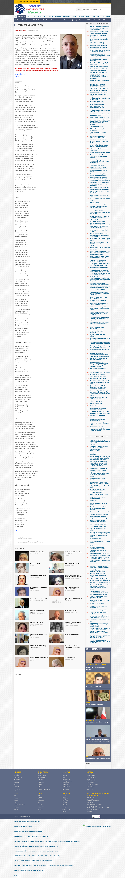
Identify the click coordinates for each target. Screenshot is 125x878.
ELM (34, 16)
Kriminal (40, 809)
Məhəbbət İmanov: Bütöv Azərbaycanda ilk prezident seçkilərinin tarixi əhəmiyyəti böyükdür (98, 549)
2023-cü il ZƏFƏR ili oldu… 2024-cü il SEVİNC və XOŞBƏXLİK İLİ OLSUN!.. (100, 579)
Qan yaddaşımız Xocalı (96, 545)
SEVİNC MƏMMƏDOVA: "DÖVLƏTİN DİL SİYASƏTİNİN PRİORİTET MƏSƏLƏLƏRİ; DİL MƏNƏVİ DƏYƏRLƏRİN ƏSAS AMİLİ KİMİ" (100, 630)
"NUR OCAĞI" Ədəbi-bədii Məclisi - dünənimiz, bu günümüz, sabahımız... (100, 554)
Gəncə (60, 20)
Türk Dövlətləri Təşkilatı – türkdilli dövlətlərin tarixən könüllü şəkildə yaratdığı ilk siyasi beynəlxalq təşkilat (99, 587)
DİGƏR (16, 794)
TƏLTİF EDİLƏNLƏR (92, 806)
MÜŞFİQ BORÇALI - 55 (96, 401)
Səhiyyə (40, 804)
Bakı (47, 20)
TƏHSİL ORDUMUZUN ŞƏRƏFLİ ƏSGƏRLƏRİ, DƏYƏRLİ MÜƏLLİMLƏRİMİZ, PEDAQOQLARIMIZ (99, 448)
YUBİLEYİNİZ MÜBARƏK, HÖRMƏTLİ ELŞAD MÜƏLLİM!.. (100, 111)
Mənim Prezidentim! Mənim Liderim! (100, 564)
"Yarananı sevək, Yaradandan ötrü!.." (100, 512)
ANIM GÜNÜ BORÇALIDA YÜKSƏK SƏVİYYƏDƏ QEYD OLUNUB (99, 257)
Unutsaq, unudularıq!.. (19, 804)
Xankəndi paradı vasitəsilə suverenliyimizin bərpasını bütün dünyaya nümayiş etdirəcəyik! (99, 593)
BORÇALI (65, 799)
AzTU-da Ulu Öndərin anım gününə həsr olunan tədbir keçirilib (99, 220)
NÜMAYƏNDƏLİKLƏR (93, 801)
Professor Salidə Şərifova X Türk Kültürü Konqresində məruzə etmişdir (99, 244)
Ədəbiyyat (58, 16)
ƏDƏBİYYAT (66, 772)
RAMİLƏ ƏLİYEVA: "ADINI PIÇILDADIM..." (97, 328)
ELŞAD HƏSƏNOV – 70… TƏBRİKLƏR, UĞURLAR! (97, 107)
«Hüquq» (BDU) (91, 777)
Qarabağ (74, 20)
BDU (99, 20)
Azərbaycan (21, 16)
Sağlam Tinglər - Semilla (96, 427)
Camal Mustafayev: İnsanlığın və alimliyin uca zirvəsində (99, 304)
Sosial (39, 802)
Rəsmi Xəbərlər (26, 20)
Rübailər (64, 788)
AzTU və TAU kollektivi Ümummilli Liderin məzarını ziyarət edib (99, 217)
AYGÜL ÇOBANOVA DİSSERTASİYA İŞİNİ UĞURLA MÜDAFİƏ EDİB (100, 264)
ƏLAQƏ (16, 809)
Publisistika (65, 784)
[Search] (109, 9)
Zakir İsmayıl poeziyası (96, 126)
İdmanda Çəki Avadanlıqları (97, 415)
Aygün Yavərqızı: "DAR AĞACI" (98, 289)
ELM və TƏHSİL (43, 772)
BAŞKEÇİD (65, 800)
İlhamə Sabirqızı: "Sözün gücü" (98, 524)
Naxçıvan (67, 20)
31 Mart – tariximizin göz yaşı (98, 526)
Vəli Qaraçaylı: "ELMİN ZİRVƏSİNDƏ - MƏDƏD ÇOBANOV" (100, 429)
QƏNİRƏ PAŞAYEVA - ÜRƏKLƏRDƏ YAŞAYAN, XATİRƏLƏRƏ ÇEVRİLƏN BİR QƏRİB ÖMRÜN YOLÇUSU (100, 458)
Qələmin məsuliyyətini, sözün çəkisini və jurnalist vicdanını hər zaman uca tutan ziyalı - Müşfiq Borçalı (99, 169)
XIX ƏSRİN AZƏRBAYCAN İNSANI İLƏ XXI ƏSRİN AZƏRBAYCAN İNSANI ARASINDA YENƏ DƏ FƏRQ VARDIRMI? (100, 559)
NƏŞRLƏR (90, 802)
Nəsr (63, 777)
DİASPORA (41, 788)
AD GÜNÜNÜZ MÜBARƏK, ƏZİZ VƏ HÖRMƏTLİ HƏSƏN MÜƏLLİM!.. (99, 145)
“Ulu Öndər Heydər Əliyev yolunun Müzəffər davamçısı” (99, 192)
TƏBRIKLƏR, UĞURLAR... (97, 165)
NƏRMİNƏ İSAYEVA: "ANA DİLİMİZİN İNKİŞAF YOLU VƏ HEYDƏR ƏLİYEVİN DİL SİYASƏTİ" (100, 636)
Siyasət (40, 799)
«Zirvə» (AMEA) (91, 775)
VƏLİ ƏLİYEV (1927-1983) (97, 102)
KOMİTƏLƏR (90, 799)
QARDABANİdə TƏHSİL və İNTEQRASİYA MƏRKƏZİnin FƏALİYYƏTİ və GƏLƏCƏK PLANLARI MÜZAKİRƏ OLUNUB (99, 86)
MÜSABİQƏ (65, 790)
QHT (103, 20)
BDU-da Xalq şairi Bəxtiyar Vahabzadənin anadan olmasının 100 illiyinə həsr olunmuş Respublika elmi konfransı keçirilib (100, 225)
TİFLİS (64, 795)
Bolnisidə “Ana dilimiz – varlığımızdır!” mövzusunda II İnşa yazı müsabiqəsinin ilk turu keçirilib (99, 355)
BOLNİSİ (64, 802)
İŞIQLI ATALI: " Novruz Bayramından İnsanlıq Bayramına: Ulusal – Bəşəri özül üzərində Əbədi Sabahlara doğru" (100, 534)
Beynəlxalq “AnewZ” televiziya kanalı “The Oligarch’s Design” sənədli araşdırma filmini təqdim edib (100, 179)
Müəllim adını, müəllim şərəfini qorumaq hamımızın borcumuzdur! (99, 567)
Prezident (17, 20)
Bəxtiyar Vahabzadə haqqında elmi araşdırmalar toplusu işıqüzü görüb (99, 188)
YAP (43, 20)
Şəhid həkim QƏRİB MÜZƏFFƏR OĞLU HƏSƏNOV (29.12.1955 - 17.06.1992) (99, 313)
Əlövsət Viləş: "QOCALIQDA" (98, 43)
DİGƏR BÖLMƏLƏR (44, 790)
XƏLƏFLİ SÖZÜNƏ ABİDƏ (97, 104)
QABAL (64, 808)
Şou (39, 811)
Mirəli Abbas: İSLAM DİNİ (97, 604)
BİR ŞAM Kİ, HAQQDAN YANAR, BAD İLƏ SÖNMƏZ (99, 298)
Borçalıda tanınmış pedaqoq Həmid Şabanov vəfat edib (99, 114)
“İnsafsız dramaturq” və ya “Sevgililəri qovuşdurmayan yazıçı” (99, 479)
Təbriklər (16, 800)
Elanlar (15, 806)
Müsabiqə (23, 30)
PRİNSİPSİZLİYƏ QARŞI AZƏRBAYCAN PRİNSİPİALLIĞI (98, 570)
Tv (103, 16)
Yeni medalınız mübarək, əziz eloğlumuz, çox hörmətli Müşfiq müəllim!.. (98, 156)
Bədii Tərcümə (66, 786)
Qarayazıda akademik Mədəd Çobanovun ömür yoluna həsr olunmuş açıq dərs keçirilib (98, 387)
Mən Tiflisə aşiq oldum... (96, 210)
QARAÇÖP (65, 806)
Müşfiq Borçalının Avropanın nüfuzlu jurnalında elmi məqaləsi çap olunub (100, 343)
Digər (87, 16)
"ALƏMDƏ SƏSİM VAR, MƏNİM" (99, 610)
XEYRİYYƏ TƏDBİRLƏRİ (93, 809)
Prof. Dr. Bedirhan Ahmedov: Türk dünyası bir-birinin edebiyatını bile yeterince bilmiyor (99, 28)
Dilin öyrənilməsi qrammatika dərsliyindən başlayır (98, 369)
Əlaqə (108, 16)
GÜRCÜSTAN (66, 794)
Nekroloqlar (17, 802)
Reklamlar (16, 808)
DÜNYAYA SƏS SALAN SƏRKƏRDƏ (100, 582)
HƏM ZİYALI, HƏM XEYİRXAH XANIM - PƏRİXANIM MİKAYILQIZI (100, 616)
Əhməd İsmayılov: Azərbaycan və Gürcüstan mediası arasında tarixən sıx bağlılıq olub (100, 235)
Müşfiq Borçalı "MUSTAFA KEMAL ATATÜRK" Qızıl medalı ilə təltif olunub (99, 324)
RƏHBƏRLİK (90, 797)
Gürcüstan (81, 16)
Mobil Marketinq (94, 406)
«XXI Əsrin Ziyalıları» (92, 784)
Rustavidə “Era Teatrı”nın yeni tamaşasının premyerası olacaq (98, 91)
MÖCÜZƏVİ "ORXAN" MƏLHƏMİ (99, 494)
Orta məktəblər (42, 779)
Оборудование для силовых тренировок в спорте (98, 409)
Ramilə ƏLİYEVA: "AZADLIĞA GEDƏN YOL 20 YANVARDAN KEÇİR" (98, 575)
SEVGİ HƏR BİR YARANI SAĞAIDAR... (96, 331)
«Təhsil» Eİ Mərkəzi (92, 779)
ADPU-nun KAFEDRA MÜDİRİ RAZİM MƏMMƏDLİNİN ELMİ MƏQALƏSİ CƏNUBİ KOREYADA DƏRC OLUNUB (100, 122)
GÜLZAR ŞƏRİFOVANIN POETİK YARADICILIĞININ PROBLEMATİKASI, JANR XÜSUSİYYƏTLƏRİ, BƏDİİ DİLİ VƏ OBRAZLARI (99, 75)
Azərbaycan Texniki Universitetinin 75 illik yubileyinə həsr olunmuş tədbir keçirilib (99, 184)
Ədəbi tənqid (65, 782)
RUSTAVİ (64, 797)
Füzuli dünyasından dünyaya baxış (99, 514)
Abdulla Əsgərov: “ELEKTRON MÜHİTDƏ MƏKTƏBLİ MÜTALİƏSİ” (99, 483)
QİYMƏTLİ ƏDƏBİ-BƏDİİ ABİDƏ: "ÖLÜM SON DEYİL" (99, 207)
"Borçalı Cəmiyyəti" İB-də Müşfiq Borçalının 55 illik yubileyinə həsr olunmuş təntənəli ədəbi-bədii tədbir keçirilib (100, 393)
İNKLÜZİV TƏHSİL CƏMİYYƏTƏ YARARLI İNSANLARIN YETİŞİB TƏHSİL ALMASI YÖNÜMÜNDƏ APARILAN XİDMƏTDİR (98, 464)
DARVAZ (64, 811)
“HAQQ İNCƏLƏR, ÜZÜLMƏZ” (98, 301)
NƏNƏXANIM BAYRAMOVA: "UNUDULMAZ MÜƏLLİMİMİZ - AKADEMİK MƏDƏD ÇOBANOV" (99, 138)
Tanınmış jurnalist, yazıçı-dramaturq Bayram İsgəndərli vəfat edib (100, 346)
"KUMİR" (16, 799)
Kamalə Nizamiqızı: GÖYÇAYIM (98, 45)
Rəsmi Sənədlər (18, 777)
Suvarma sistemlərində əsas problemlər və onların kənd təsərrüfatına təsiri (98, 419)
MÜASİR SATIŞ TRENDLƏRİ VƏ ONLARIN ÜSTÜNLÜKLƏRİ (98, 359)
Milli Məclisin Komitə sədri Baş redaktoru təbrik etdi (98, 398)
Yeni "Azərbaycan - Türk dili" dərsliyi (100, 372)
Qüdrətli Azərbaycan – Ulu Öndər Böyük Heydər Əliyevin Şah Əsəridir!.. (99, 508)
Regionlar (81, 20)
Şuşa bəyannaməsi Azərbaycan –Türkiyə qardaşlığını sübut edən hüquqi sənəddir (99, 625)
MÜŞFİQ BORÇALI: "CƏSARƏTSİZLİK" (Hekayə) (98, 203)
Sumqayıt (54, 20)
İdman (39, 808)
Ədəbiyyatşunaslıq (67, 781)
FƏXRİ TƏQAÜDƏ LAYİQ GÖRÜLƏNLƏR (98, 808)
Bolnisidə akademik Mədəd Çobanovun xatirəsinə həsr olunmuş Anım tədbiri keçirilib (100, 55)
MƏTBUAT (90, 772)
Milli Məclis (36, 20)
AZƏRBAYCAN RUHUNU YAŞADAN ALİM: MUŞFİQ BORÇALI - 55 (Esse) (100, 412)
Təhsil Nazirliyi (42, 775)
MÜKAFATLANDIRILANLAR (94, 804)
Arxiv (93, 16)
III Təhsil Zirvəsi (94, 500)
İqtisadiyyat (41, 800)
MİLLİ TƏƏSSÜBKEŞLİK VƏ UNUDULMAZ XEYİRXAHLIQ (98, 375)
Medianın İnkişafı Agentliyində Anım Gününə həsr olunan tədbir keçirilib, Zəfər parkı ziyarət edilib (100, 253)
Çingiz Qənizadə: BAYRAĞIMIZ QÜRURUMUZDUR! (98, 597)
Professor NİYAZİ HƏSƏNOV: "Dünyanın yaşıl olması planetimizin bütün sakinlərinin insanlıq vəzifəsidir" (100, 442)
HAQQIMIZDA (90, 811)
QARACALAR (66, 809)
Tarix (39, 795)
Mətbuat (40, 781)
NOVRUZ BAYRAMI (95, 539)
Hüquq (40, 797)
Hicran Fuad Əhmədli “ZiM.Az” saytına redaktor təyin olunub (98, 69)
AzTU (94, 20)
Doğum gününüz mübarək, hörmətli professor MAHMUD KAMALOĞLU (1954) (99, 382)
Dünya (74, 16)
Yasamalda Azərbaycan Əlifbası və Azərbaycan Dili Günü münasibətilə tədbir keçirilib (99, 293)
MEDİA (51, 16)
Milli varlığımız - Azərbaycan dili (98, 468)
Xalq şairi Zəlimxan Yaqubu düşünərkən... (97, 129)
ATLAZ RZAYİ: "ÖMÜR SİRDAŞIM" (99, 66)
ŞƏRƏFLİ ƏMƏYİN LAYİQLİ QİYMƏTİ (100, 152)
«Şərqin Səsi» (90, 782)
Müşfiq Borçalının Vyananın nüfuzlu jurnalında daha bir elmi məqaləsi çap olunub (99, 319)
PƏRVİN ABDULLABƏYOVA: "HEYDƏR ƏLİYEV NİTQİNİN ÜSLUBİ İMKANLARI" (100, 641)
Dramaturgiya (66, 779)
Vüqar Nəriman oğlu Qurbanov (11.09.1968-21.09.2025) (98, 261)
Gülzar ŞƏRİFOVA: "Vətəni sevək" (99, 117)
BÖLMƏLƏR (17, 772)
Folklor (64, 774)
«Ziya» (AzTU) (91, 774)
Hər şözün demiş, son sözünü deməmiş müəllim (98, 497)
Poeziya (64, 775)
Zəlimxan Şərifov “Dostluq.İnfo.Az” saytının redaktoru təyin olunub (99, 32)
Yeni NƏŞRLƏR (91, 786)
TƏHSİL (40, 16)
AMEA (88, 20)
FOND (98, 16)
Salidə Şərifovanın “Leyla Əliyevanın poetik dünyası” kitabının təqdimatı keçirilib (100, 308)
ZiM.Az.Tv (90, 790)
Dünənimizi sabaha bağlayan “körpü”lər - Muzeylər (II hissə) (98, 517)
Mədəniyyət (66, 16)
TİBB (45, 16)
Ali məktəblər (41, 777)
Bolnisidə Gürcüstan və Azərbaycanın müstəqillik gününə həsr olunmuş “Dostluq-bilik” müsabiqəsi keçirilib (99, 364)
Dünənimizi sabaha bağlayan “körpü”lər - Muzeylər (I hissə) (98, 521)
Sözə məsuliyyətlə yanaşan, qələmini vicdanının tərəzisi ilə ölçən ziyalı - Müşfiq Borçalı (100, 161)
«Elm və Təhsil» (91, 781)
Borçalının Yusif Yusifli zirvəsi (98, 378)
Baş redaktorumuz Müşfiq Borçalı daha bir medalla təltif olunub (99, 174)
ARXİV (40, 786)
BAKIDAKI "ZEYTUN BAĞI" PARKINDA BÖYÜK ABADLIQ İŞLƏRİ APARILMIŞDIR (98, 491)
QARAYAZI (65, 804)
